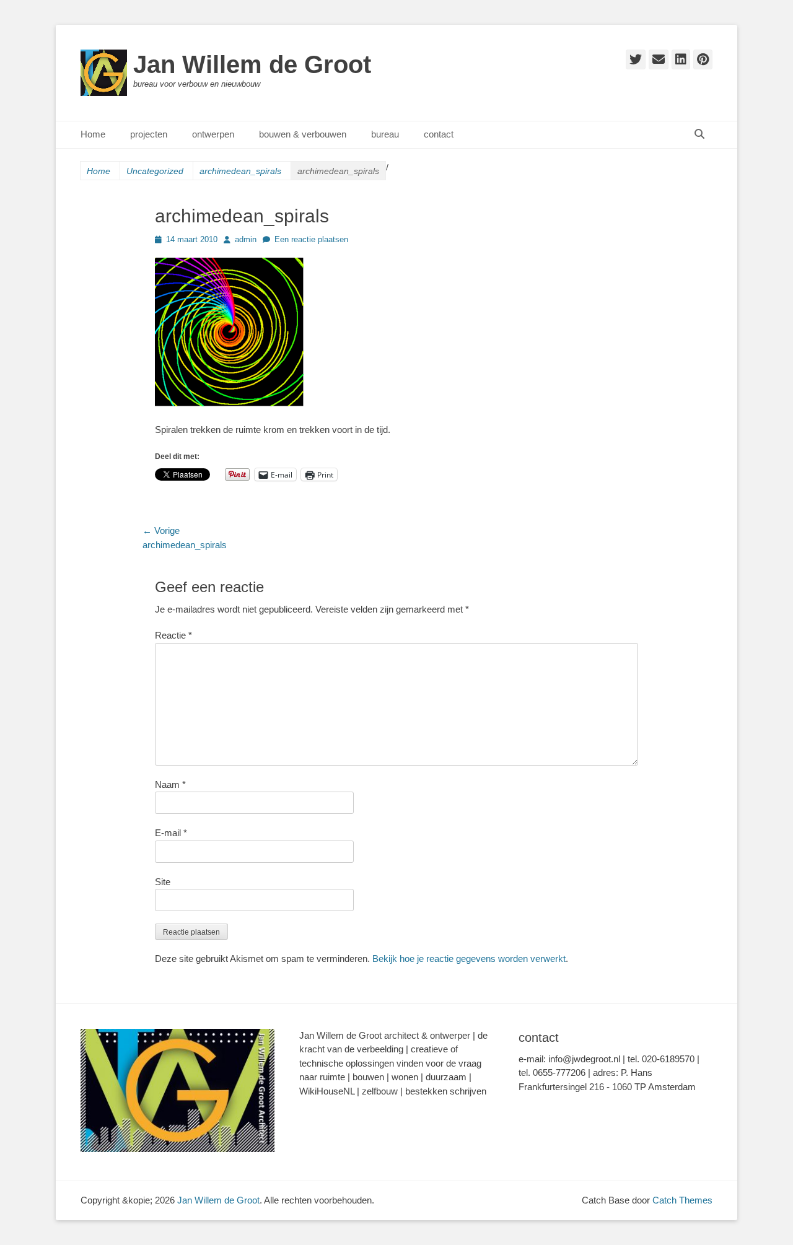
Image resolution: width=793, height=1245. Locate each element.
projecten (148, 134)
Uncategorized (154, 171)
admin (245, 239)
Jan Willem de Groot (252, 64)
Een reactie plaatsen (311, 239)
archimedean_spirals (240, 171)
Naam (170, 784)
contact (438, 134)
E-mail (171, 833)
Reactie (173, 635)
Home (93, 134)
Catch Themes (682, 1200)
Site (162, 881)
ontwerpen (213, 134)
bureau (385, 134)
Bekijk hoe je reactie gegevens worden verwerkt (469, 958)
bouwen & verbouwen (302, 134)
